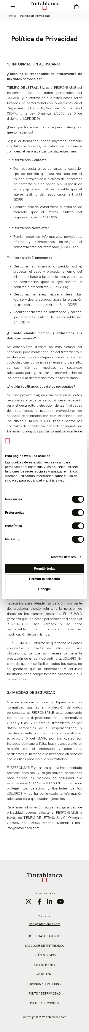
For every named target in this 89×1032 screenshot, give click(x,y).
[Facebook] (39, 903)
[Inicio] (44, 5)
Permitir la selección (44, 579)
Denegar (44, 589)
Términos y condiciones (44, 984)
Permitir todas (44, 568)
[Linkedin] (50, 903)
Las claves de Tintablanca (44, 946)
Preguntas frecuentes (45, 936)
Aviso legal (44, 974)
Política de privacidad (45, 993)
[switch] (78, 512)
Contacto (44, 916)
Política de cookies (44, 1003)
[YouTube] (60, 903)
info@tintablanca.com (44, 924)
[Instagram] (28, 903)
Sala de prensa (44, 965)
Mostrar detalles (63, 557)
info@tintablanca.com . (24, 828)
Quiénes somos (44, 955)
